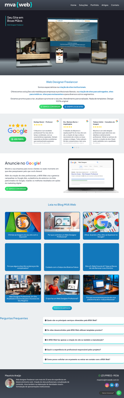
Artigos (105, 5)
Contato (115, 5)
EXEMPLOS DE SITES (75, 107)
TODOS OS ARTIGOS (62, 308)
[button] (72, 147)
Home (73, 5)
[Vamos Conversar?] (118, 392)
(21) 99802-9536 (110, 375)
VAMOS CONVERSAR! (51, 107)
